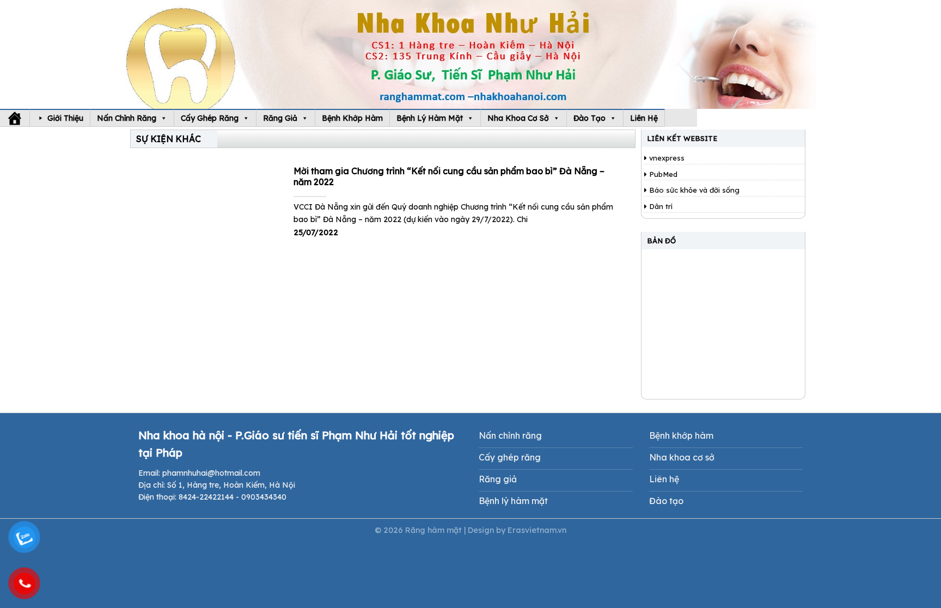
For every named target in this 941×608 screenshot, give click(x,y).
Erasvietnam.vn (537, 530)
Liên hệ (644, 118)
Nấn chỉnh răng (126, 118)
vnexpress (666, 157)
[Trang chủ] (14, 118)
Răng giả (280, 118)
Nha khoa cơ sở (518, 118)
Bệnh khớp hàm (352, 118)
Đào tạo (589, 118)
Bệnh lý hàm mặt (429, 118)
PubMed (662, 174)
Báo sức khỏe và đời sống (693, 190)
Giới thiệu (65, 118)
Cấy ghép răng (210, 118)
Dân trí (660, 206)
